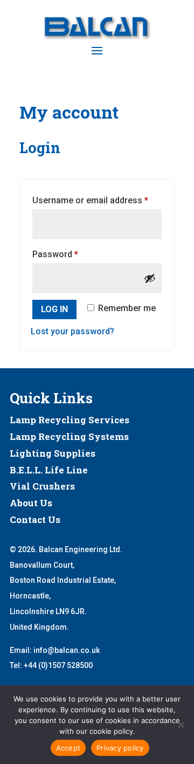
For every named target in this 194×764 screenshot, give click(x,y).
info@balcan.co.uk (66, 650)
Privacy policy (120, 748)
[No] (180, 724)
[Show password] (150, 278)
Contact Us (35, 519)
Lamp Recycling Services (69, 420)
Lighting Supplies (52, 453)
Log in (54, 309)
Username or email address (97, 200)
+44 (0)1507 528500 (58, 665)
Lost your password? (72, 331)
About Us (31, 503)
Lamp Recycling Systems (69, 436)
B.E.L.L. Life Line (49, 470)
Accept (68, 748)
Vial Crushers (42, 486)
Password (72, 254)
